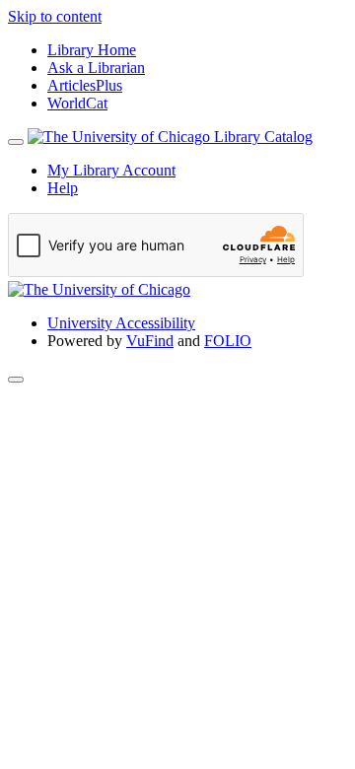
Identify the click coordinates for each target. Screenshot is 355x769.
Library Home (91, 49)
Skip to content (55, 16)
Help (62, 187)
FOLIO (227, 340)
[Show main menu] (16, 142)
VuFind (150, 340)
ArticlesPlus (84, 85)
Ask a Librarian (96, 67)
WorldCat (77, 103)
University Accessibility (121, 323)
